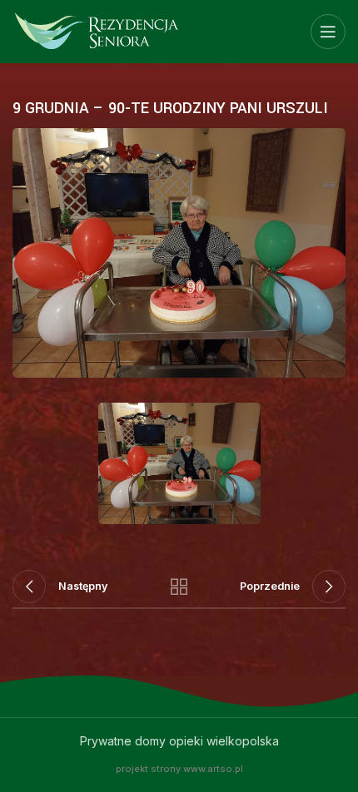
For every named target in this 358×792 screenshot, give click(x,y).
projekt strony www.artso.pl (179, 769)
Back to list (179, 586)
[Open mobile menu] (328, 31)
